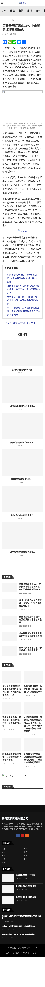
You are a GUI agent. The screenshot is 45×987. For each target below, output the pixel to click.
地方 (13, 20)
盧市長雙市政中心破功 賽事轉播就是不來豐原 (30, 649)
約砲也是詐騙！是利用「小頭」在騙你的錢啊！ (19, 934)
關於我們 (16, 953)
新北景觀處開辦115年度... (22, 370)
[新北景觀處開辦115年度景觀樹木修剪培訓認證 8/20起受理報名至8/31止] (22, 353)
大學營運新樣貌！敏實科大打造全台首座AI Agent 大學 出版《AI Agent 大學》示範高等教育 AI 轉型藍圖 (33, 724)
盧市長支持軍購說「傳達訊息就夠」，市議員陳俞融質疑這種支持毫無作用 (22, 278)
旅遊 (3, 852)
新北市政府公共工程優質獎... (22, 406)
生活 (25, 852)
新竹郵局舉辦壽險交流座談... (22, 552)
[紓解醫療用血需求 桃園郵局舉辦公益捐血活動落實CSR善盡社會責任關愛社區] (33, 744)
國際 (3, 859)
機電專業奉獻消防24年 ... (22, 479)
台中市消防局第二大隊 (13, 322)
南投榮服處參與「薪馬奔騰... (22, 443)
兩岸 (3, 849)
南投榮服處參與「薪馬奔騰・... (27, 897)
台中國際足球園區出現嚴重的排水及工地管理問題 (30, 634)
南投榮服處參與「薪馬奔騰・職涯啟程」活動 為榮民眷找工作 (11, 721)
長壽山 (31, 322)
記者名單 (36, 953)
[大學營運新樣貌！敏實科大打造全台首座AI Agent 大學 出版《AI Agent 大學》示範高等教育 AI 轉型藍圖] (33, 708)
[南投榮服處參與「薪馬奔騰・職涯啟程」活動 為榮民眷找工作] (22, 426)
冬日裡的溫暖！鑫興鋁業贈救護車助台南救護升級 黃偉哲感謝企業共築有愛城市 (23, 311)
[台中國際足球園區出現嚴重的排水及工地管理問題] (9, 636)
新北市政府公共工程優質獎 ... (27, 886)
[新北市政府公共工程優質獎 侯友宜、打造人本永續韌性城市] (22, 389)
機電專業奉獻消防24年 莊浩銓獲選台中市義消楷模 (30, 620)
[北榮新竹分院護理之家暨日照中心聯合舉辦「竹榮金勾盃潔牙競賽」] (22, 499)
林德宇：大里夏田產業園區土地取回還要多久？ (19, 926)
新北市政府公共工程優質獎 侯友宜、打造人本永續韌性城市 (30, 603)
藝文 (3, 855)
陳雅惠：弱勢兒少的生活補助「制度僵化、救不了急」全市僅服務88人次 (23, 289)
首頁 (7, 953)
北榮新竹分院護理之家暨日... (22, 515)
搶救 (26, 322)
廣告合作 (26, 953)
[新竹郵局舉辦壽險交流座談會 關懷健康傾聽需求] (22, 535)
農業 (3, 862)
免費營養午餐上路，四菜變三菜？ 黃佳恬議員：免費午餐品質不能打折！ (23, 300)
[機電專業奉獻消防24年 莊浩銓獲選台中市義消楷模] (22, 462)
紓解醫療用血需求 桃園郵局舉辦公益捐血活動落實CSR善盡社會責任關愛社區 (33, 758)
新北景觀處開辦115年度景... (26, 875)
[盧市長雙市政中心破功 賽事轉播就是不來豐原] (9, 651)
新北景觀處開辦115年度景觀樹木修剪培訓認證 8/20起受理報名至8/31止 (30, 587)
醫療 (25, 855)
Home (4, 20)
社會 (25, 849)
